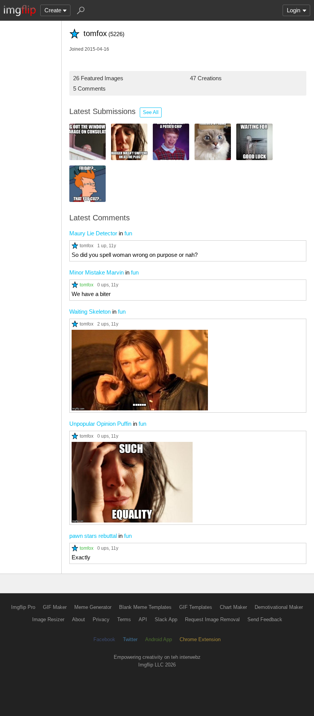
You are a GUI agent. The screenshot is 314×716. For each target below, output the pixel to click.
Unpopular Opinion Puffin (100, 423)
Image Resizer (48, 619)
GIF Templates (195, 607)
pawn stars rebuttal (93, 535)
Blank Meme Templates (145, 607)
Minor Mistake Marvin (96, 272)
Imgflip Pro (23, 607)
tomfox (86, 245)
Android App (158, 639)
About (78, 619)
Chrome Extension (200, 639)
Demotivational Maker (279, 607)
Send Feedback (264, 619)
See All (151, 112)
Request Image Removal (212, 619)
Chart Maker (233, 607)
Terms (124, 619)
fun (128, 233)
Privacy (101, 619)
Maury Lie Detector (93, 233)
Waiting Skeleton (90, 311)
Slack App (166, 619)
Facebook (104, 639)
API (143, 619)
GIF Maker (55, 607)
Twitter (130, 639)
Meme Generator (92, 607)
